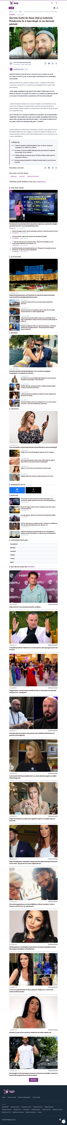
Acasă (12, 11)
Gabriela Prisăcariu (33, 176)
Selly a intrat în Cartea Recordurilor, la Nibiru (25, 607)
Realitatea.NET (5, 1107)
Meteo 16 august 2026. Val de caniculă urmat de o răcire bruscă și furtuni (35, 231)
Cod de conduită (36, 1097)
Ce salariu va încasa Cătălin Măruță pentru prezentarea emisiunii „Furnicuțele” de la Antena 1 (35, 151)
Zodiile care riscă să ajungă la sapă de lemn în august (37, 452)
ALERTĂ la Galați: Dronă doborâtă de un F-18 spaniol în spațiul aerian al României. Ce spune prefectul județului (34, 249)
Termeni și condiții (12, 1097)
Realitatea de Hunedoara (18, 1112)
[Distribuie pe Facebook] (49, 63)
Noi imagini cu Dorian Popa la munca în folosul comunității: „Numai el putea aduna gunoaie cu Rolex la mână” (33, 1074)
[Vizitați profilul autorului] (11, 63)
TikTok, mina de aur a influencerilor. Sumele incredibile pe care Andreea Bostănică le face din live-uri (33, 242)
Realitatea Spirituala (37, 1107)
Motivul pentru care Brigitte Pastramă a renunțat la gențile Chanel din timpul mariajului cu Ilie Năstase (32, 948)
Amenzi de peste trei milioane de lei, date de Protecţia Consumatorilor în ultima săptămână (38, 310)
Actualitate (12, 228)
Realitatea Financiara (7, 1109)
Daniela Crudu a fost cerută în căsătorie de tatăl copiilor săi (30, 1032)
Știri (16, 11)
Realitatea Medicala (49, 1107)
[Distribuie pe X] (56, 63)
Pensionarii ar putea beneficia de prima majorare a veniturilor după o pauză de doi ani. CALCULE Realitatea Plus (33, 225)
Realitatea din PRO (46, 1109)
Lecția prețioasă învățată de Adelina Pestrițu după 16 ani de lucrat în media (35, 161)
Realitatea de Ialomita (31, 1112)
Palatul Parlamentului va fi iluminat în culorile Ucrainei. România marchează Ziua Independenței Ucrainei (32, 296)
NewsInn (40, 1112)
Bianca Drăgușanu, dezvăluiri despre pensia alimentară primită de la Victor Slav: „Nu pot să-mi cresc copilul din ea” (33, 862)
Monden (20, 11)
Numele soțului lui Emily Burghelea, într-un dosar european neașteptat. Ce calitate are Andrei (34, 146)
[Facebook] (54, 8)
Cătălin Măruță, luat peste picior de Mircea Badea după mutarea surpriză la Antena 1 (35, 156)
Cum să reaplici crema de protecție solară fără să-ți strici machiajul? (33, 447)
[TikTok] (57, 8)
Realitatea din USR (6, 1112)
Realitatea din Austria (58, 1109)
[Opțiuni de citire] (63, 1121)
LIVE (12, 8)
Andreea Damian (25, 62)
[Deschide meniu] (56, 3)
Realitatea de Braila (35, 1109)
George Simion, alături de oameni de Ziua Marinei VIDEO (29, 236)
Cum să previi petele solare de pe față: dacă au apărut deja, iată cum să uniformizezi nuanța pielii (38, 461)
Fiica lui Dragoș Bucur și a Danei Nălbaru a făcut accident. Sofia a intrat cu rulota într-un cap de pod (32, 905)
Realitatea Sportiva (15, 1107)
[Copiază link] (45, 63)
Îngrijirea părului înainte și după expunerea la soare (37, 476)
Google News (41, 182)
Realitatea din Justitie (26, 1107)
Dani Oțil (21, 176)
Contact (4, 1097)
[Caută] (51, 3)
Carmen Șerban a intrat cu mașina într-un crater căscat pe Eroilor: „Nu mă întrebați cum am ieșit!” (38, 402)
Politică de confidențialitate (24, 1097)
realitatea (13, 176)
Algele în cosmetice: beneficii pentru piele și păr (36, 468)
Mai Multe (33, 1080)
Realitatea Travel (17, 1109)
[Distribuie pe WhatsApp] (52, 63)
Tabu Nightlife (26, 1109)
